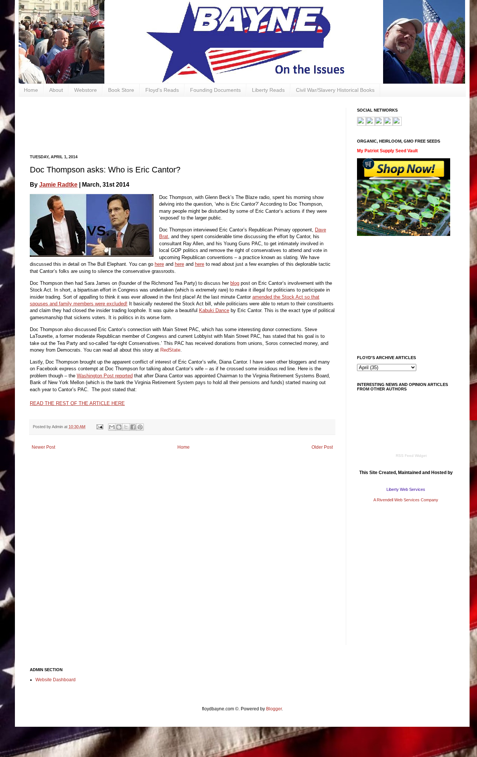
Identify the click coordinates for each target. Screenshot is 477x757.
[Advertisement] (165, 124)
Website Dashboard (55, 679)
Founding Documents (215, 90)
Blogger (274, 708)
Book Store (121, 90)
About (56, 90)
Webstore (85, 90)
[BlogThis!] (119, 427)
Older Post (322, 447)
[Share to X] (126, 427)
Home (31, 90)
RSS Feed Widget (411, 456)
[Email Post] (99, 426)
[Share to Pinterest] (140, 427)
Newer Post (43, 447)
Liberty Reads (268, 90)
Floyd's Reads (162, 90)
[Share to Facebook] (133, 427)
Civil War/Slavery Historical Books (335, 90)
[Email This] (112, 427)
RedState (170, 350)
